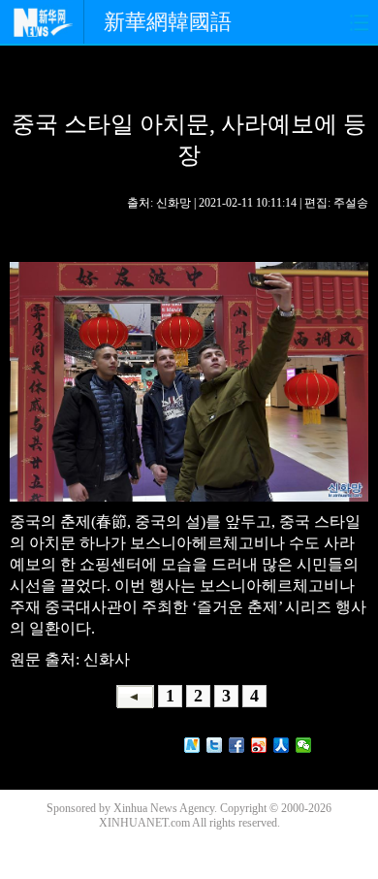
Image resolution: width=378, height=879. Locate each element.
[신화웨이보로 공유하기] (192, 745)
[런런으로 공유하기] (281, 745)
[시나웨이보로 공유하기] (259, 745)
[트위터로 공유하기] (214, 745)
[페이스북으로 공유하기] (237, 745)
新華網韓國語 (168, 22)
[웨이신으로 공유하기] (304, 745)
